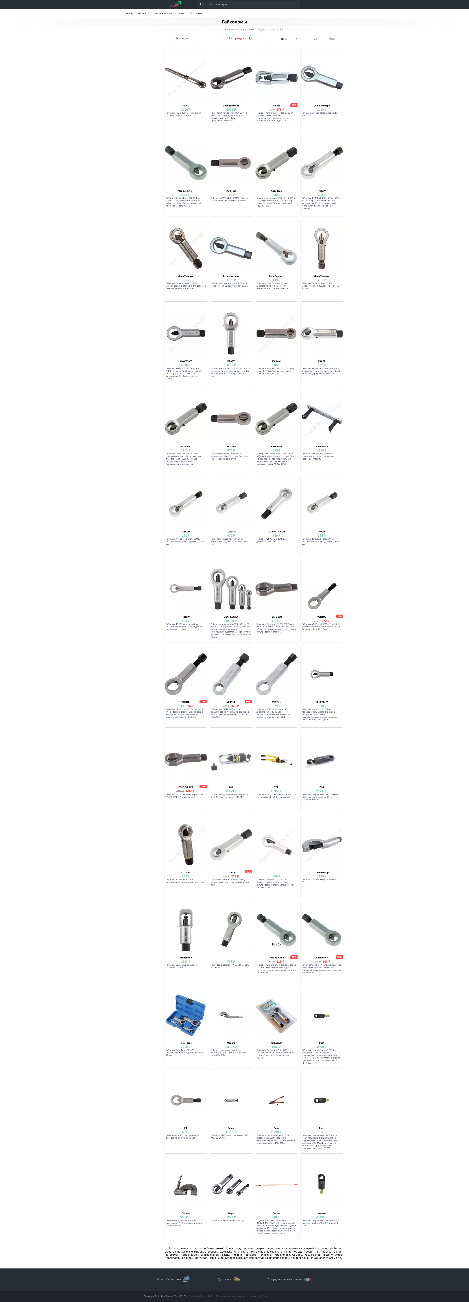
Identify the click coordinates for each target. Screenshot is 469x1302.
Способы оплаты (169, 1279)
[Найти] (201, 4)
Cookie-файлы (196, 1296)
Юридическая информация (230, 1296)
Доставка (225, 1279)
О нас (266, 1296)
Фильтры (182, 38)
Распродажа (237, 38)
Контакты (254, 1296)
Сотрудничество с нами (285, 1279)
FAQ (210, 1296)
